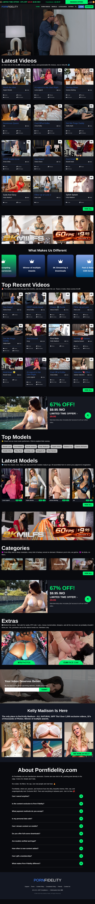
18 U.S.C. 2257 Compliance (40, 890)
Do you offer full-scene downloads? (26, 834)
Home (38, 6)
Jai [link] (4, 126)
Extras (71, 6)
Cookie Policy (40, 886)
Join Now (89, 6)
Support (27, 886)
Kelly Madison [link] (7, 197)
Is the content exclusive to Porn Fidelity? (28, 804)
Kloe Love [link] (38, 197)
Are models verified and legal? (24, 841)
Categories (63, 6)
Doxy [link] (28, 341)
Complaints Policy (51, 886)
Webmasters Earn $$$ (56, 890)
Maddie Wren (7, 451)
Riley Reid (18, 451)
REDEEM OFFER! (76, 2)
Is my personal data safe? (22, 819)
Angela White (56, 446)
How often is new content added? (25, 848)
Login (81, 6)
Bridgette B (40, 451)
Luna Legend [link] (39, 90)
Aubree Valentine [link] (79, 375)
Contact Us (67, 886)
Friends (60, 886)
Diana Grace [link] (38, 161)
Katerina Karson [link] (79, 341)
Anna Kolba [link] (38, 126)
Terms (33, 886)
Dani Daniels (52, 451)
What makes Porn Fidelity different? (26, 863)
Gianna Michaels (81, 446)
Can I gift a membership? (22, 856)
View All (88, 209)
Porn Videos (45, 6)
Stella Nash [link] (69, 126)
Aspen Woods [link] (7, 90)
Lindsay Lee (29, 451)
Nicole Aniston (31, 446)
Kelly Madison (43, 446)
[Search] (76, 7)
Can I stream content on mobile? (25, 826)
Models (54, 6)
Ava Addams (18, 446)
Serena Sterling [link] (71, 90)
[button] (93, 486)
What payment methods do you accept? (27, 811)
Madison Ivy (68, 446)
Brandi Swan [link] (70, 161)
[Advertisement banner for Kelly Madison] (47, 229)
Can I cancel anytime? (20, 796)
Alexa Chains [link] (54, 310)
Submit (44, 689)
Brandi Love (7, 446)
